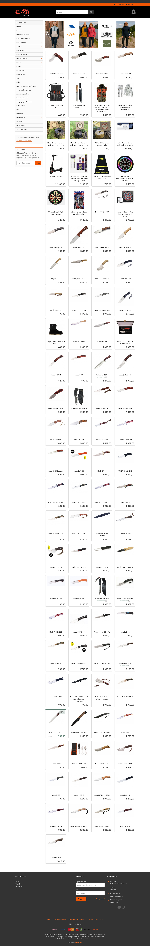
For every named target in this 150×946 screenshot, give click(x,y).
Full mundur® (20, 106)
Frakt (49, 919)
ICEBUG (18, 66)
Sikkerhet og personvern (78, 919)
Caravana (19, 122)
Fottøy (18, 62)
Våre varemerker (22, 129)
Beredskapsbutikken (23, 39)
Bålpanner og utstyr (22, 54)
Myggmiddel (20, 74)
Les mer (93, 939)
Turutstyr (19, 47)
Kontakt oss (19, 886)
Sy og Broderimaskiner (24, 90)
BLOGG (18, 27)
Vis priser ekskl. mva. (24, 141)
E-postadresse (81, 882)
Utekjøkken (20, 51)
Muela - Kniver (21, 43)
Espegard (19, 114)
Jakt (17, 78)
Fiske (18, 82)
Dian (17, 110)
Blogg (102, 919)
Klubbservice (20, 118)
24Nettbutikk (78, 943)
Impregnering (20, 70)
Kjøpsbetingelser (60, 919)
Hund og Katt (20, 125)
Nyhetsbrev (93, 919)
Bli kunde (18, 884)
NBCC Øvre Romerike (23, 35)
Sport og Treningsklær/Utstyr (26, 86)
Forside (17, 882)
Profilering (19, 31)
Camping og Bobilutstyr (24, 102)
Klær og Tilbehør (21, 58)
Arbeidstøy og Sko (22, 94)
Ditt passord (80, 890)
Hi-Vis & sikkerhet (22, 98)
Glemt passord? (100, 899)
